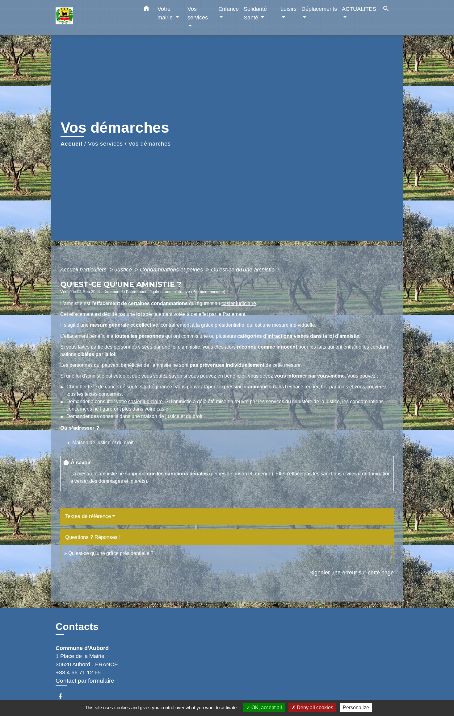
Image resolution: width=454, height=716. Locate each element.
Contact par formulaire (85, 680)
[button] (146, 9)
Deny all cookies (314, 707)
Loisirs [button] (288, 9)
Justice (124, 270)
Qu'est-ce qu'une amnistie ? (245, 270)
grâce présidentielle (222, 325)
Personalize (356, 707)
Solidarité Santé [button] (255, 13)
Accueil (71, 144)
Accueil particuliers (84, 270)
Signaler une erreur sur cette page (351, 572)
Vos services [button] (197, 13)
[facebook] (63, 696)
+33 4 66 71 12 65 (78, 672)
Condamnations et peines (172, 270)
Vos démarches (149, 144)
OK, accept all (266, 707)
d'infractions (277, 336)
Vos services (105, 144)
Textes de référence (88, 516)
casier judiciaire (238, 303)
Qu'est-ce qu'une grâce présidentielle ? (110, 553)
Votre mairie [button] (166, 13)
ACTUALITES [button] (359, 9)
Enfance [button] (228, 9)
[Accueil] (94, 17)
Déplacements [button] (319, 9)
